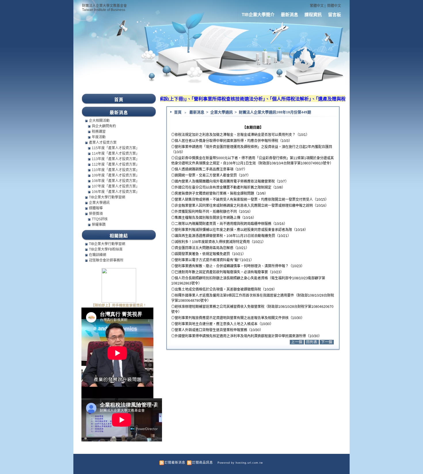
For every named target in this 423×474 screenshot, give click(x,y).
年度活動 (99, 137)
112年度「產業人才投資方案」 (115, 164)
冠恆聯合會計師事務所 (106, 260)
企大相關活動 (99, 121)
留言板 (334, 14)
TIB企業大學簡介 (258, 14)
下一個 (326, 342)
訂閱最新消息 (175, 462)
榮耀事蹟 (99, 225)
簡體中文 (334, 6)
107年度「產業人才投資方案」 (115, 186)
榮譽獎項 (96, 214)
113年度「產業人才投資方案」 (115, 159)
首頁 (178, 112)
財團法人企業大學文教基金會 (104, 6)
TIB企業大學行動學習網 (107, 197)
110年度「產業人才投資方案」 (115, 170)
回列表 (311, 342)
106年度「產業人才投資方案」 (115, 192)
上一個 (296, 342)
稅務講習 (99, 132)
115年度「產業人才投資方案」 (115, 148)
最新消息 (289, 14)
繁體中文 (317, 6)
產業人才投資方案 (103, 143)
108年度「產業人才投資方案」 (115, 181)
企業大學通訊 (222, 112)
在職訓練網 (97, 255)
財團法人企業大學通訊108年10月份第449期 (275, 112)
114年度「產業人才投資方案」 (115, 153)
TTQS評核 (100, 219)
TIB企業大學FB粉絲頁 (106, 249)
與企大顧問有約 (104, 126)
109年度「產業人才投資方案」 (115, 175)
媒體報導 (96, 208)
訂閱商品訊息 (202, 462)
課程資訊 (313, 14)
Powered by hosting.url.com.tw (240, 462)
